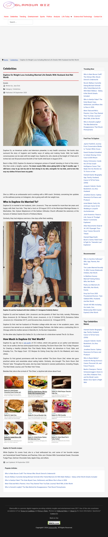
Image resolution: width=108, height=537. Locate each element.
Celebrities (14, 17)
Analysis (57, 17)
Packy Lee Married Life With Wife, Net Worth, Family (92, 287)
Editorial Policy (62, 511)
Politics (49, 17)
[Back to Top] (104, 533)
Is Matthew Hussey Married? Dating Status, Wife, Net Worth (92, 278)
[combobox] (20, 22)
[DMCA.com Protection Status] (54, 523)
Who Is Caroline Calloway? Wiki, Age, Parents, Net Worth (93, 261)
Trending (23, 17)
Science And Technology (83, 17)
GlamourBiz (52, 527)
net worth (27, 343)
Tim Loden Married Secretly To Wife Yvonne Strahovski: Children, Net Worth (93, 270)
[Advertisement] (54, 42)
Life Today (66, 17)
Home (6, 17)
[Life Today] (71, 16)
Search (5, 22)
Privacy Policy (43, 511)
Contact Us (98, 17)
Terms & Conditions (28, 511)
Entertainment (33, 17)
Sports (42, 17)
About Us (73, 511)
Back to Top (54, 518)
